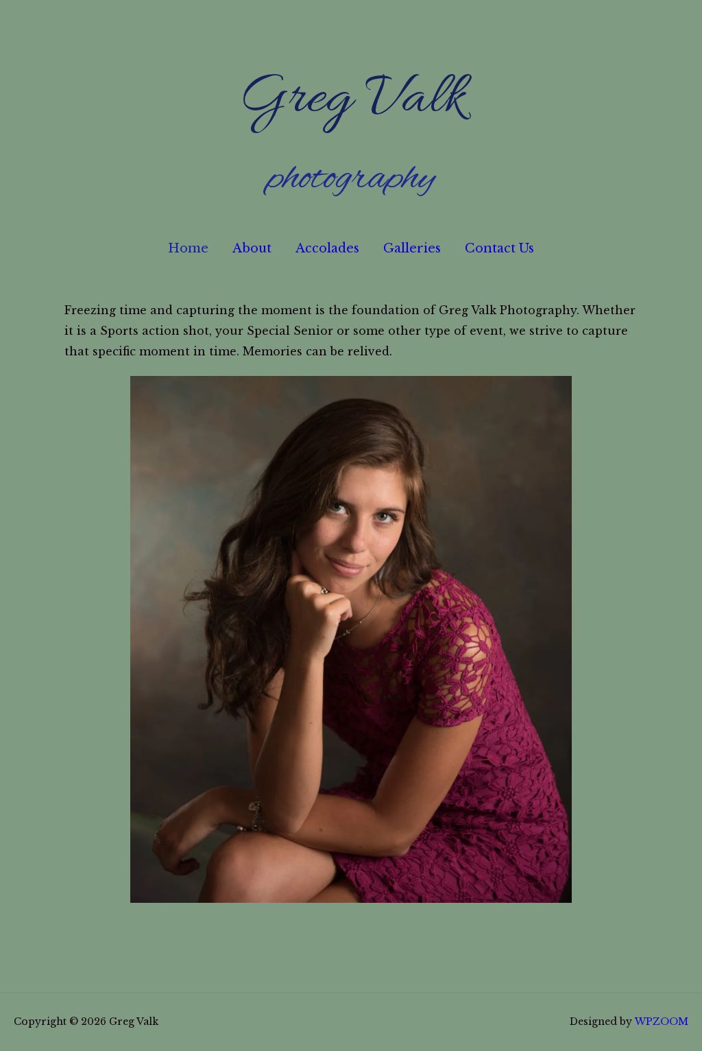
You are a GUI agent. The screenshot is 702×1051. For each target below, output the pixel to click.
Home (188, 248)
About (251, 248)
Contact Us (499, 248)
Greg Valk (351, 100)
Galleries (412, 248)
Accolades (327, 248)
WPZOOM (661, 1021)
